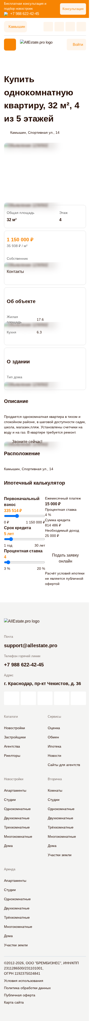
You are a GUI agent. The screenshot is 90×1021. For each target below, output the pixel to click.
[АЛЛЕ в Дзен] (28, 698)
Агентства (12, 746)
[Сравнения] (59, 26)
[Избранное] (48, 26)
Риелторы (12, 756)
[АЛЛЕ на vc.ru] (11, 698)
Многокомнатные (18, 836)
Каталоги (11, 716)
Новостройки (14, 728)
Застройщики (15, 737)
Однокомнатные (17, 809)
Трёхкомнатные (61, 827)
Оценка (54, 728)
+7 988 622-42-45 (24, 13)
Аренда (9, 869)
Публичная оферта (19, 995)
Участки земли (60, 855)
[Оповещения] (81, 26)
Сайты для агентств (64, 765)
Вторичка (55, 779)
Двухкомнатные (17, 818)
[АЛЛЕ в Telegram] (78, 698)
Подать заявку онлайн (65, 558)
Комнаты (55, 790)
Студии (10, 800)
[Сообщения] (70, 26)
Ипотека (54, 746)
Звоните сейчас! (27, 442)
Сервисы (54, 716)
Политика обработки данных (27, 988)
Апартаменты (15, 790)
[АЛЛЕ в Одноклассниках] (61, 698)
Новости (54, 756)
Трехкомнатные (17, 827)
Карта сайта (14, 1002)
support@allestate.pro (30, 645)
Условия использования (23, 981)
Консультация (73, 9)
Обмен (53, 737)
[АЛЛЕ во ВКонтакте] (45, 698)
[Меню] (10, 45)
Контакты (15, 271)
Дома (8, 846)
